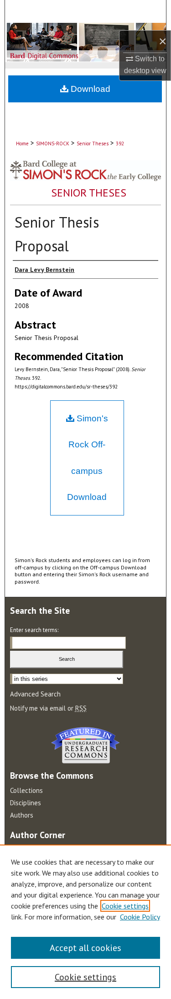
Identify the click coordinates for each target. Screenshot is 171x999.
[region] (85, 922)
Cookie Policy (140, 916)
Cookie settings (125, 905)
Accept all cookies (85, 948)
